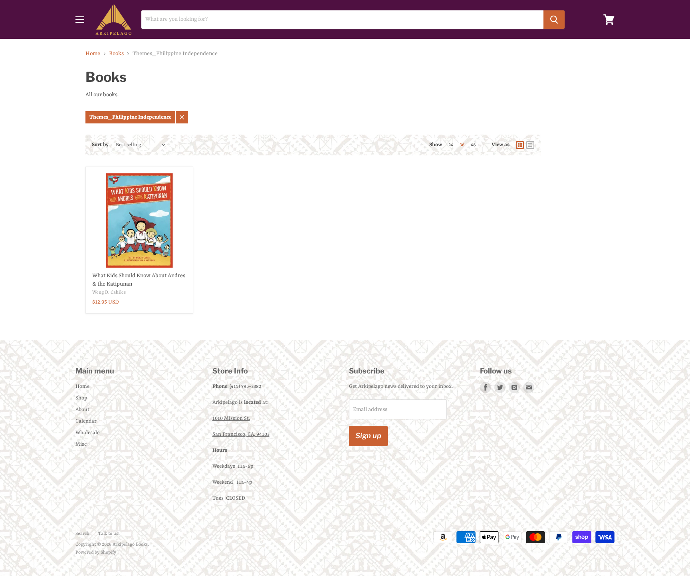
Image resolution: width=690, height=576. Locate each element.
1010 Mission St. (231, 418)
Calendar (86, 421)
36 (462, 145)
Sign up (368, 435)
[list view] (530, 145)
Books (116, 53)
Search (82, 533)
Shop (81, 398)
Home (92, 53)
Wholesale (87, 433)
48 (473, 145)
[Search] (554, 19)
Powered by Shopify (95, 552)
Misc (81, 444)
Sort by (100, 145)
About (82, 410)
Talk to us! (108, 533)
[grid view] (520, 145)
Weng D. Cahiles (109, 292)
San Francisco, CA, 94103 (241, 434)
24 (450, 145)
